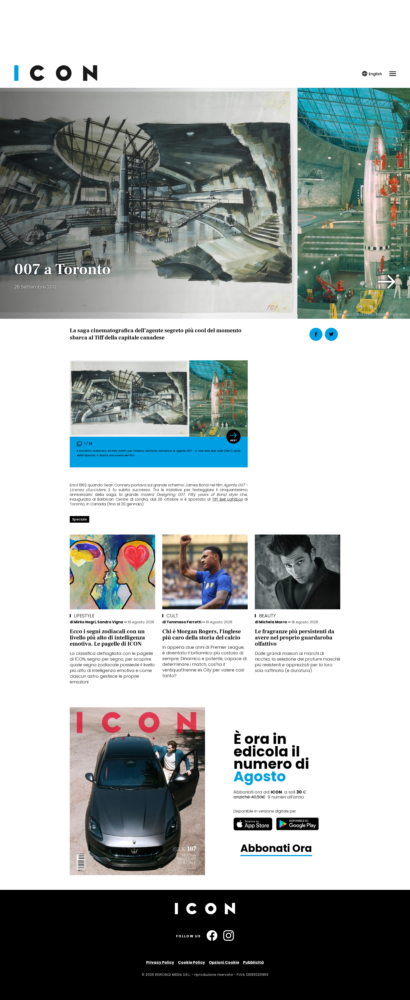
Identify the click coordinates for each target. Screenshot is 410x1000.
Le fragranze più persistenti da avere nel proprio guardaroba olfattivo (294, 638)
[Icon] (55, 79)
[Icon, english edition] (372, 74)
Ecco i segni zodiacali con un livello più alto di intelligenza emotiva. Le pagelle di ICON (107, 638)
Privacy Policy (160, 962)
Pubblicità (253, 962)
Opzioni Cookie (224, 962)
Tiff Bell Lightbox (227, 499)
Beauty (267, 615)
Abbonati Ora (276, 848)
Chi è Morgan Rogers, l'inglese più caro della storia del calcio (201, 634)
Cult (172, 615)
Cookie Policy (191, 962)
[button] (387, 282)
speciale (79, 519)
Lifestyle (84, 615)
